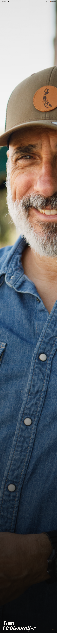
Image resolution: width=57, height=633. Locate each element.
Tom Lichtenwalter (6, 1)
